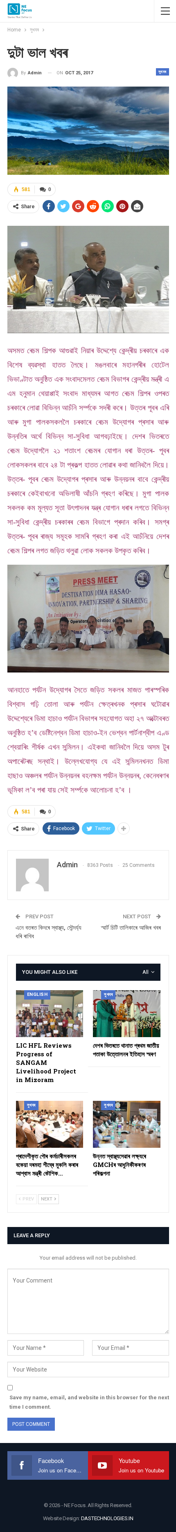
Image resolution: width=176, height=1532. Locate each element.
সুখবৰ (162, 71)
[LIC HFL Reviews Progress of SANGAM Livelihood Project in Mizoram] (49, 1013)
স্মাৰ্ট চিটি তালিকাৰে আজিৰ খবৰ (131, 927)
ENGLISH (37, 994)
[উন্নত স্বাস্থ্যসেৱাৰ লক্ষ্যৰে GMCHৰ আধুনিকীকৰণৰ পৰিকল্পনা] (126, 1124)
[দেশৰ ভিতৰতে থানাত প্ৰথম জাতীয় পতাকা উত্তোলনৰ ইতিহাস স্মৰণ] (126, 1013)
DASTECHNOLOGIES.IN (107, 1518)
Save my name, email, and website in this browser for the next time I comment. (89, 1402)
